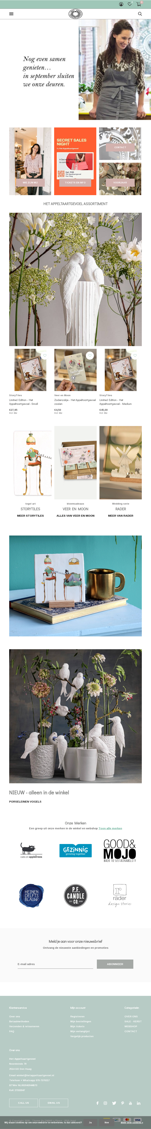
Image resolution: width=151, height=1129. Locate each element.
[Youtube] (130, 1103)
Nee (107, 1122)
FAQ (11, 1031)
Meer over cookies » (132, 1122)
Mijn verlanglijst (80, 1031)
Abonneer (115, 964)
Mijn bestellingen (80, 1021)
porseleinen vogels (25, 801)
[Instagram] (105, 1103)
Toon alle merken (110, 828)
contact (120, 147)
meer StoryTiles (30, 515)
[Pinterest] (122, 1103)
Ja (90, 1122)
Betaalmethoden (19, 1021)
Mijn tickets (77, 1026)
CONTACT (130, 1031)
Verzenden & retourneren (24, 1026)
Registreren (77, 1016)
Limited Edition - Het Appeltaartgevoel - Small (23, 401)
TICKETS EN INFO (75, 182)
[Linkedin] (138, 1103)
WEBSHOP (130, 1026)
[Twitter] (114, 1103)
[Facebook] (97, 1103)
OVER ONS (131, 1016)
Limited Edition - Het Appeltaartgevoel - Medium (115, 401)
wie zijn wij (30, 182)
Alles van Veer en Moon (75, 515)
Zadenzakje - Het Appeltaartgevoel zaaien (75, 401)
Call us (23, 1102)
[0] (138, 4)
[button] (12, 14)
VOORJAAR (120, 182)
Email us (54, 1102)
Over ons (14, 1016)
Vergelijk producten (82, 1036)
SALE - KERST (133, 1021)
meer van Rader (120, 515)
